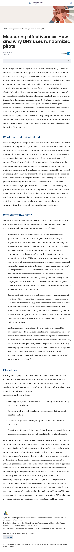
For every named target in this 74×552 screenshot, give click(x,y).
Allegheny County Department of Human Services (21, 525)
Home (5, 29)
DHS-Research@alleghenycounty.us (53, 528)
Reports (6, 54)
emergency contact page (12, 520)
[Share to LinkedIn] (69, 54)
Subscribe (8, 537)
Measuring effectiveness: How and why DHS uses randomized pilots (37, 41)
